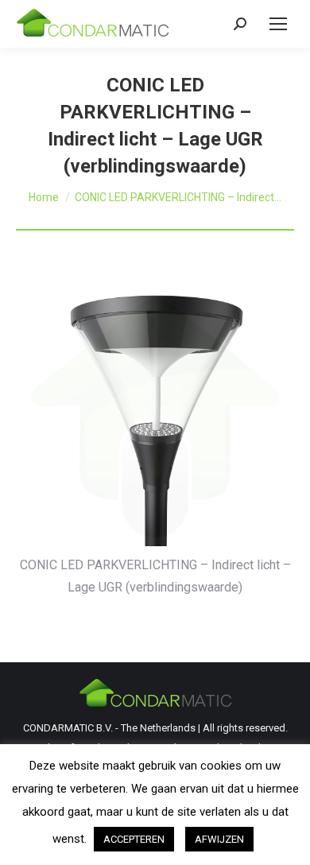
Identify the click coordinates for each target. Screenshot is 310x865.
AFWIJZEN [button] (219, 839)
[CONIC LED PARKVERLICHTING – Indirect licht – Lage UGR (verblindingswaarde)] (155, 416)
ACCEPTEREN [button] (134, 839)
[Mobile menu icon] (278, 24)
